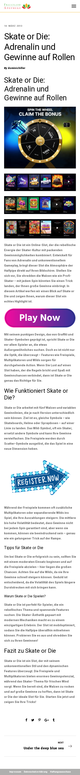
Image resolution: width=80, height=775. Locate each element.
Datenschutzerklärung (35, 772)
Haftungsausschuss (60, 772)
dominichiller (16, 68)
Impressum (15, 772)
